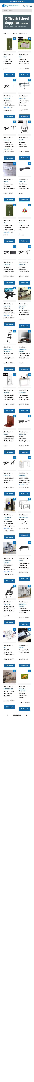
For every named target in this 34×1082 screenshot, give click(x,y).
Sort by (15, 33)
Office (11, 26)
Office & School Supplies (20, 26)
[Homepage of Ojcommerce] (10, 5)
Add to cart (9, 75)
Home (6, 26)
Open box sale (17, 1)
